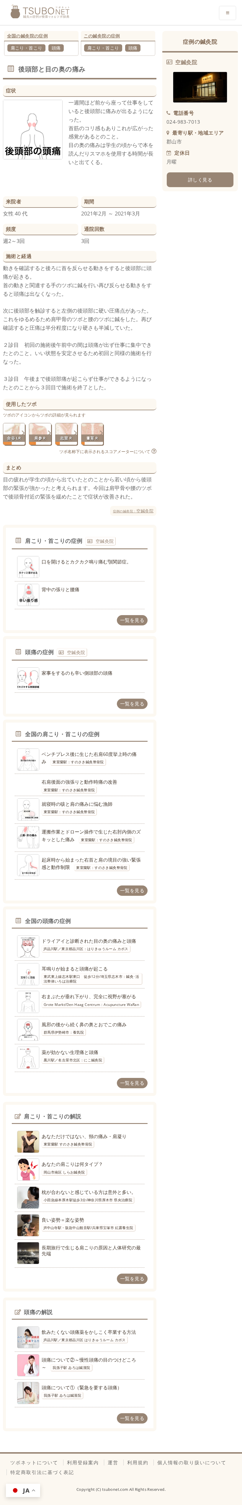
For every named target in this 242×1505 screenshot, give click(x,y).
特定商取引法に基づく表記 (42, 1472)
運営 (113, 1462)
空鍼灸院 (133, 511)
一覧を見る (132, 620)
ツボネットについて (34, 1462)
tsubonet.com (115, 1489)
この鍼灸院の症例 (102, 36)
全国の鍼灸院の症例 (27, 36)
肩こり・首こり (26, 48)
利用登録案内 (83, 1462)
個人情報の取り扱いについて (191, 1462)
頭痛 (56, 48)
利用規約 (137, 1462)
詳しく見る (200, 180)
